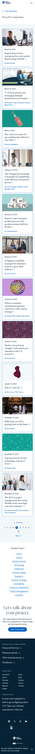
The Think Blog (10, 11)
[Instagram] (20, 721)
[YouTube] (26, 721)
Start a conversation (18, 629)
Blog (19, 677)
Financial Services (10, 648)
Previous (20, 522)
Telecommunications (12, 658)
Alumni (20, 683)
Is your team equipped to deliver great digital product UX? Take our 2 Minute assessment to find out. (15, 704)
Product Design (19, 572)
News (20, 675)
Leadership (19, 569)
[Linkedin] (9, 721)
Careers (21, 680)
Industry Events (19, 561)
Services (5, 680)
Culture (19, 557)
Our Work (5, 675)
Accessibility (19, 584)
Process (5, 683)
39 (18, 531)
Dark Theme (19, 743)
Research (19, 576)
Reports (5, 686)
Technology (19, 565)
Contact (21, 686)
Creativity (19, 595)
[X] (15, 721)
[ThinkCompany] (6, 2)
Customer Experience (19, 587)
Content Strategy (19, 580)
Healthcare (7, 663)
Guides (4, 689)
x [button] (32, 749)
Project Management (19, 591)
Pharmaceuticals (9, 653)
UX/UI (19, 554)
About (4, 677)
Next (17, 536)
